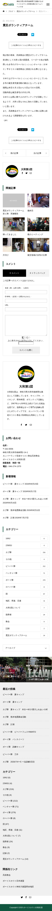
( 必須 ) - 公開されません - (18, 296)
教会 (5, 847)
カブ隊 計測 (8, 518)
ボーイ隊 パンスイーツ (13, 739)
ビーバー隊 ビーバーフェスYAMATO (19, 732)
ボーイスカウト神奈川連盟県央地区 (18, 887)
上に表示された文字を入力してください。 (26, 340)
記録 (5, 853)
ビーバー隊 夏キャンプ (13, 484)
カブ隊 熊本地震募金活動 (14, 510)
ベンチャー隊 (8, 807)
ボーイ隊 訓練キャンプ (13, 747)
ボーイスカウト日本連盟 (13, 881)
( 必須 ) (17, 288)
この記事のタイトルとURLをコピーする (26, 45)
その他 (6, 795)
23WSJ (6, 783)
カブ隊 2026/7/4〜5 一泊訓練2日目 (19, 762)
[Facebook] (22, 173)
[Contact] (30, 173)
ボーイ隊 (7, 812)
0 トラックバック (37, 273)
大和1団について (10, 836)
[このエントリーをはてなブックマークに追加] (32, 35)
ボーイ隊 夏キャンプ (12, 491)
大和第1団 (26, 386)
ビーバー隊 (7, 801)
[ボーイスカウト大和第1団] (8, 4)
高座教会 (7, 875)
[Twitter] (26, 173)
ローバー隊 (7, 818)
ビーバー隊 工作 (10, 754)
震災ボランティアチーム (13, 859)
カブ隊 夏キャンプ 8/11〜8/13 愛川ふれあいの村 (25, 499)
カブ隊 (6, 789)
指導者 (6, 841)
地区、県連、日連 (10, 830)
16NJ (5, 777)
